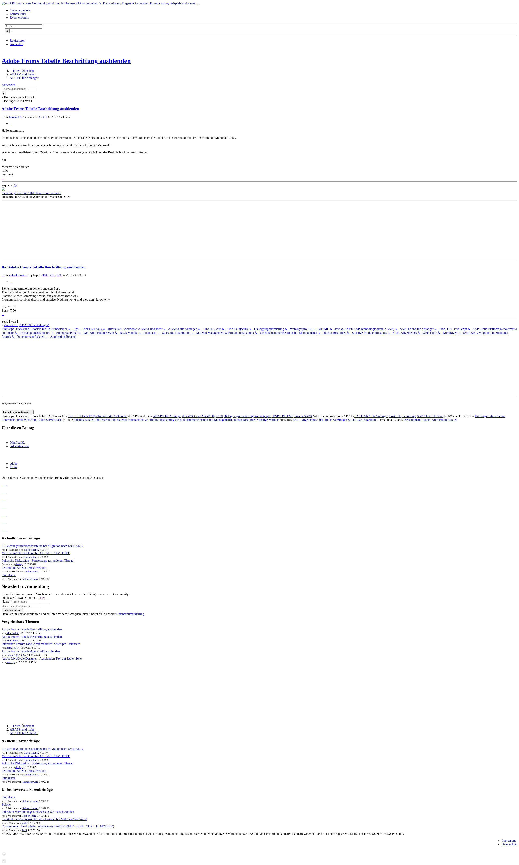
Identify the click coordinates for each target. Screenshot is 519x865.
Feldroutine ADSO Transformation (24, 567)
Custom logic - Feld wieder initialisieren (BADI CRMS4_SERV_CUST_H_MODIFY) (58, 826)
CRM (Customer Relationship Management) (203, 419)
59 (39, 116)
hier (42, 597)
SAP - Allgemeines (304, 419)
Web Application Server (39, 419)
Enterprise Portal (12, 419)
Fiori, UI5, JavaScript (402, 416)
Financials (80, 419)
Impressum (509, 840)
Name (7, 601)
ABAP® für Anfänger (167, 416)
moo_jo (10, 662)
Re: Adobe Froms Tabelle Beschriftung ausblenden (44, 267)
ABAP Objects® (212, 416)
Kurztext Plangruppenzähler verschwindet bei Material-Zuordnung (44, 819)
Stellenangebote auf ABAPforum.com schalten (31, 193)
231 (52, 275)
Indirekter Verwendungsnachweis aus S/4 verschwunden (38, 812)
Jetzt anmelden (12, 610)
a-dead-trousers (18, 275)
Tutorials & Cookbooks (112, 416)
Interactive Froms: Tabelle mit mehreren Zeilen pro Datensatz (41, 644)
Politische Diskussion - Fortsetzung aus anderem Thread (37, 560)
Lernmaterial (18, 14)
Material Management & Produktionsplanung (145, 419)
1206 (59, 275)
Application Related (444, 419)
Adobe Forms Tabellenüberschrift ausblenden (31, 651)
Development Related (417, 419)
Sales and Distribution (101, 419)
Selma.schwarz (30, 578)
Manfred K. (15, 116)
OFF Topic (324, 419)
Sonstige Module (268, 419)
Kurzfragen (339, 419)
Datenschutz (509, 844)
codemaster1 (32, 571)
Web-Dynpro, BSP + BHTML (273, 416)
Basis (58, 419)
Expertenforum (19, 17)
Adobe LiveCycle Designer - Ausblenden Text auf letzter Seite (42, 658)
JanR (24, 830)
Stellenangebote (20, 10)
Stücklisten (9, 575)
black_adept (31, 549)
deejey (19, 564)
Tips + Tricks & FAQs (82, 416)
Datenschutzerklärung (130, 614)
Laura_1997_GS (15, 655)
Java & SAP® (303, 416)
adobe (13, 463)
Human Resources (244, 419)
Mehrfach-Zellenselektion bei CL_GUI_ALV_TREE (36, 553)
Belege (6, 804)
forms (13, 467)
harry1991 (12, 647)
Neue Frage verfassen (16, 412)
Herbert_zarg (29, 815)
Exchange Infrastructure (490, 416)
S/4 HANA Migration (362, 419)
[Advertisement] (123, 230)
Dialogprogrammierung (239, 416)
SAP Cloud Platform (430, 416)
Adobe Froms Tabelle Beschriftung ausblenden (66, 60)
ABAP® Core (191, 416)
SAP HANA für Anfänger (371, 416)
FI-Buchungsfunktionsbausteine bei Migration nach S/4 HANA (42, 546)
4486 (45, 275)
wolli (24, 822)
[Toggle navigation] (198, 4)
